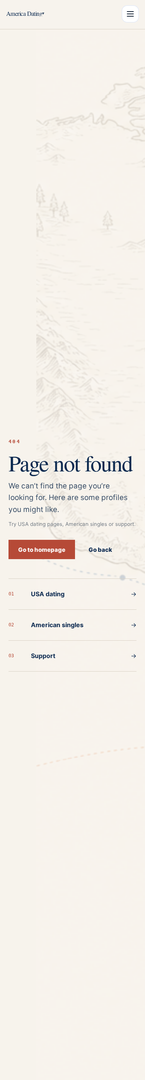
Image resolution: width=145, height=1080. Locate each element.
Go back (100, 549)
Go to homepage (41, 549)
